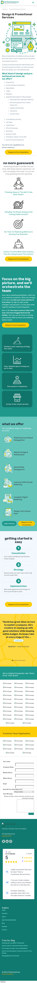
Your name (6, 761)
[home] (11, 2)
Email (5, 784)
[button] (33, 2)
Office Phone (7, 778)
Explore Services (9, 523)
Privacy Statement (8, 974)
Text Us (3, 982)
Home (3, 910)
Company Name (8, 767)
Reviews (4, 926)
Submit (31, 814)
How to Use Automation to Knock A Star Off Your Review (17, 952)
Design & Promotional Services (17, 9)
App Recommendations (9, 920)
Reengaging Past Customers (10, 955)
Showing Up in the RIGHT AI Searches (13, 943)
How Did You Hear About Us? (13, 789)
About (4, 916)
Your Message (8, 794)
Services (4, 9)
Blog (3, 923)
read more (18, 640)
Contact (4, 929)
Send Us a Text (6, 836)
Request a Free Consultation (18, 152)
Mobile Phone (7, 772)
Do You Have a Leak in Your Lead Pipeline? (14, 948)
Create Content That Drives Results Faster (15, 945)
